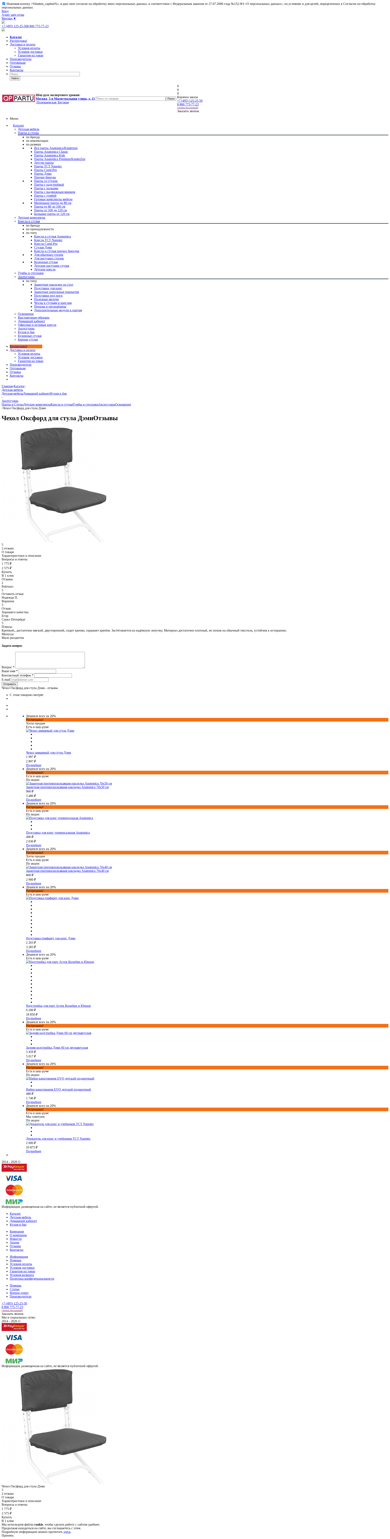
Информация (19, 1256)
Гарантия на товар (22, 1271)
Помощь (15, 1260)
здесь (66, 1532)
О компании (18, 1235)
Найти (15, 78)
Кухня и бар (58, 393)
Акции (14, 1242)
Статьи (15, 1289)
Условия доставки (30, 357)
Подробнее (33, 765)
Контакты (16, 70)
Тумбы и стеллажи (86, 404)
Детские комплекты (37, 404)
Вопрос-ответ (19, 1293)
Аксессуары (107, 404)
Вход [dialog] (5, 11)
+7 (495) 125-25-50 (14, 26)
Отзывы (15, 66)
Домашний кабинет (36, 393)
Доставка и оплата (22, 44)
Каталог (18, 125)
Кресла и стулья (62, 404)
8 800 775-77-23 (38, 26)
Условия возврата (22, 1275)
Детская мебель (12, 393)
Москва (9, 18)
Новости (16, 1239)
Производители (20, 59)
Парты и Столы (12, 404)
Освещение (123, 404)
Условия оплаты (29, 353)
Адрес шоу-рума (13, 14)
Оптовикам (18, 62)
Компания (17, 1231)
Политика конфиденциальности (32, 1278)
